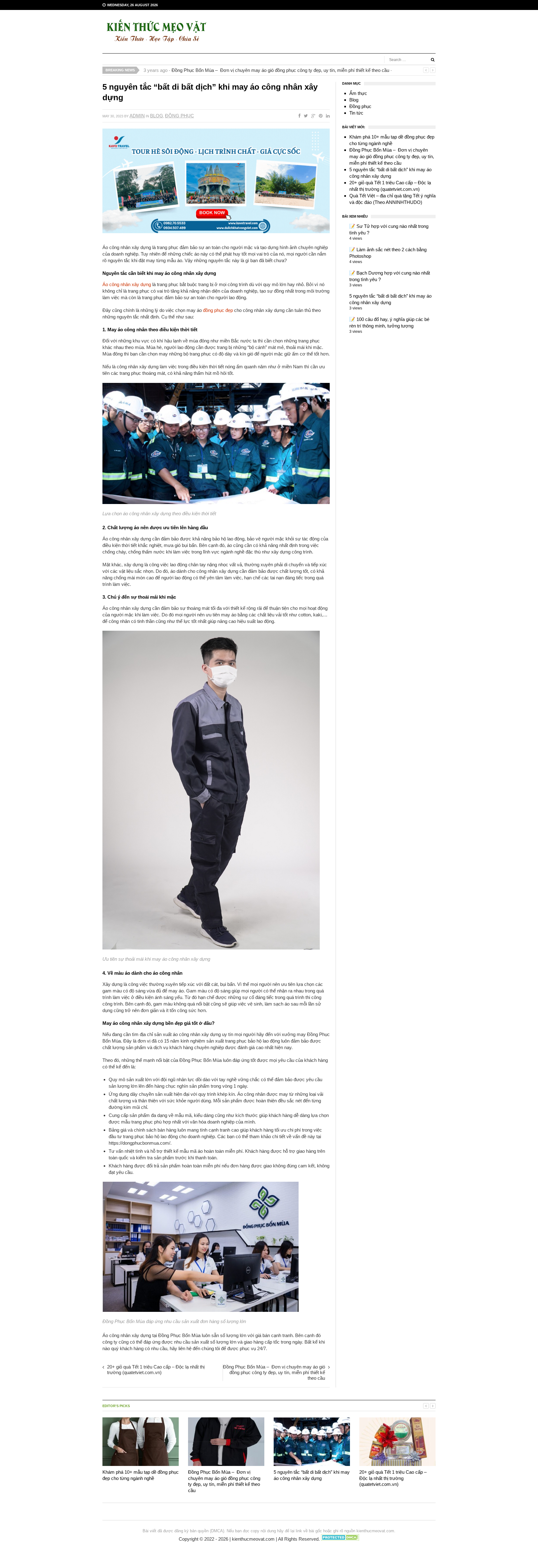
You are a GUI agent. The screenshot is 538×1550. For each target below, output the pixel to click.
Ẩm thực (358, 93)
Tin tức (356, 112)
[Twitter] (304, 115)
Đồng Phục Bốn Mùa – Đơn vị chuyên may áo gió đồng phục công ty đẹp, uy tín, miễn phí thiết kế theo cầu (280, 70)
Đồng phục (179, 115)
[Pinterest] (319, 115)
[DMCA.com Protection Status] (340, 1539)
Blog (156, 115)
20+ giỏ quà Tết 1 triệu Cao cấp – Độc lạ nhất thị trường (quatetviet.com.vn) (156, 1369)
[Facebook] (298, 115)
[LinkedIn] (326, 115)
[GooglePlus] (312, 115)
